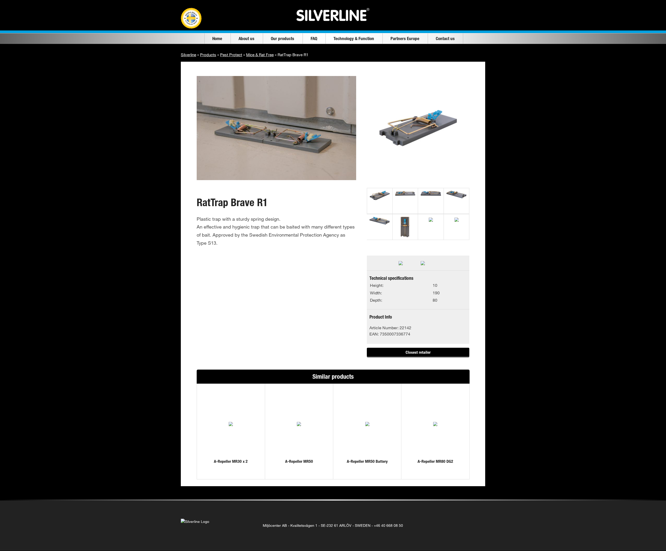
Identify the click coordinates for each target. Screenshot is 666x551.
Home (217, 38)
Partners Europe (404, 38)
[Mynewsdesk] (478, 525)
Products (208, 54)
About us (246, 38)
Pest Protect (231, 54)
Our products (282, 38)
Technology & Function (354, 38)
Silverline (188, 54)
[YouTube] (467, 525)
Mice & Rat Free (260, 54)
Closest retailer (418, 352)
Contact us (445, 38)
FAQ (314, 38)
